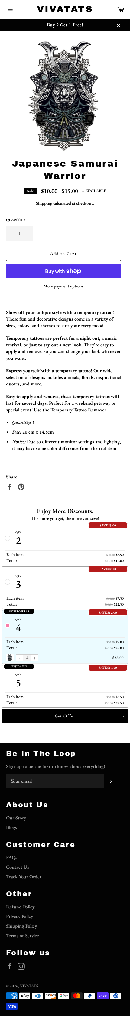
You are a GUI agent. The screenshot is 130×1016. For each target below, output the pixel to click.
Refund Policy (20, 907)
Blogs (11, 827)
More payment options (63, 286)
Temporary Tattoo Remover (78, 410)
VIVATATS (65, 9)
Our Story (16, 818)
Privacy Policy (19, 916)
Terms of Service (22, 935)
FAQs (11, 857)
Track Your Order (23, 876)
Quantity (15, 219)
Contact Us (17, 867)
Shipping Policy (21, 926)
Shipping (44, 203)
